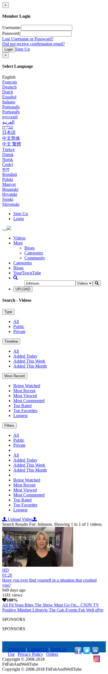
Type (8, 312)
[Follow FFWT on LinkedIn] (95, 652)
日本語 (9, 132)
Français (9, 82)
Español (9, 97)
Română (9, 174)
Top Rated (22, 405)
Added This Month (30, 366)
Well (90, 610)
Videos (19, 238)
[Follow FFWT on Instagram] (96, 661)
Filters (9, 425)
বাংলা (5, 169)
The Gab (57, 610)
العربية (8, 122)
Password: (11, 33)
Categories (33, 253)
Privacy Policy (30, 654)
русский (10, 116)
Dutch (7, 92)
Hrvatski (9, 194)
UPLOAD (23, 289)
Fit (11, 605)
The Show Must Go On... (58, 605)
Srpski (7, 199)
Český (7, 164)
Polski (7, 179)
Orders (52, 654)
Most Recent (14, 376)
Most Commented (29, 400)
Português (11, 107)
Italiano (8, 102)
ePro (99, 610)
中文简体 (11, 138)
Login (8, 49)
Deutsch (9, 87)
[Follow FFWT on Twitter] (86, 652)
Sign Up (22, 49)
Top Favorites (25, 410)
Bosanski (10, 189)
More (18, 243)
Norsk (7, 159)
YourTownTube (27, 272)
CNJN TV (90, 605)
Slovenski (10, 204)
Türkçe (8, 149)
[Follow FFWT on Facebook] (78, 652)
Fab (82, 610)
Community (34, 258)
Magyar (9, 184)
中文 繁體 (11, 144)
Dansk (8, 154)
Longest (20, 415)
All (16, 321)
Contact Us (38, 649)
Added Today (25, 356)
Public (18, 326)
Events (71, 610)
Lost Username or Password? (27, 39)
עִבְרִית (7, 127)
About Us (16, 649)
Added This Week (29, 361)
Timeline (11, 341)
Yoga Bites (24, 605)
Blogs (29, 248)
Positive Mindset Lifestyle (25, 610)
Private (19, 331)
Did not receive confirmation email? (33, 43)
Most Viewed (25, 395)
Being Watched (26, 385)
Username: (11, 27)
